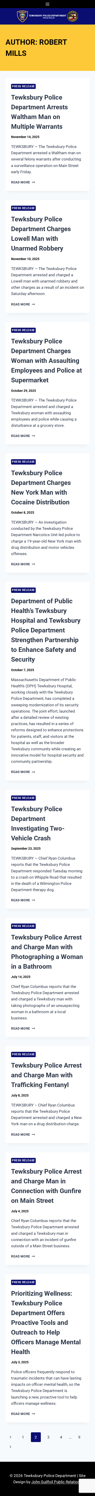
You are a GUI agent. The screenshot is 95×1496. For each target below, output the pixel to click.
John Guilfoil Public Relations (56, 1482)
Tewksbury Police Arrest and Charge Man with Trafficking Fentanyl (46, 1075)
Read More (23, 182)
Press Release (23, 86)
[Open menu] (47, 4)
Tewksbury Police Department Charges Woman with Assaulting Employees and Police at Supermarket (46, 360)
